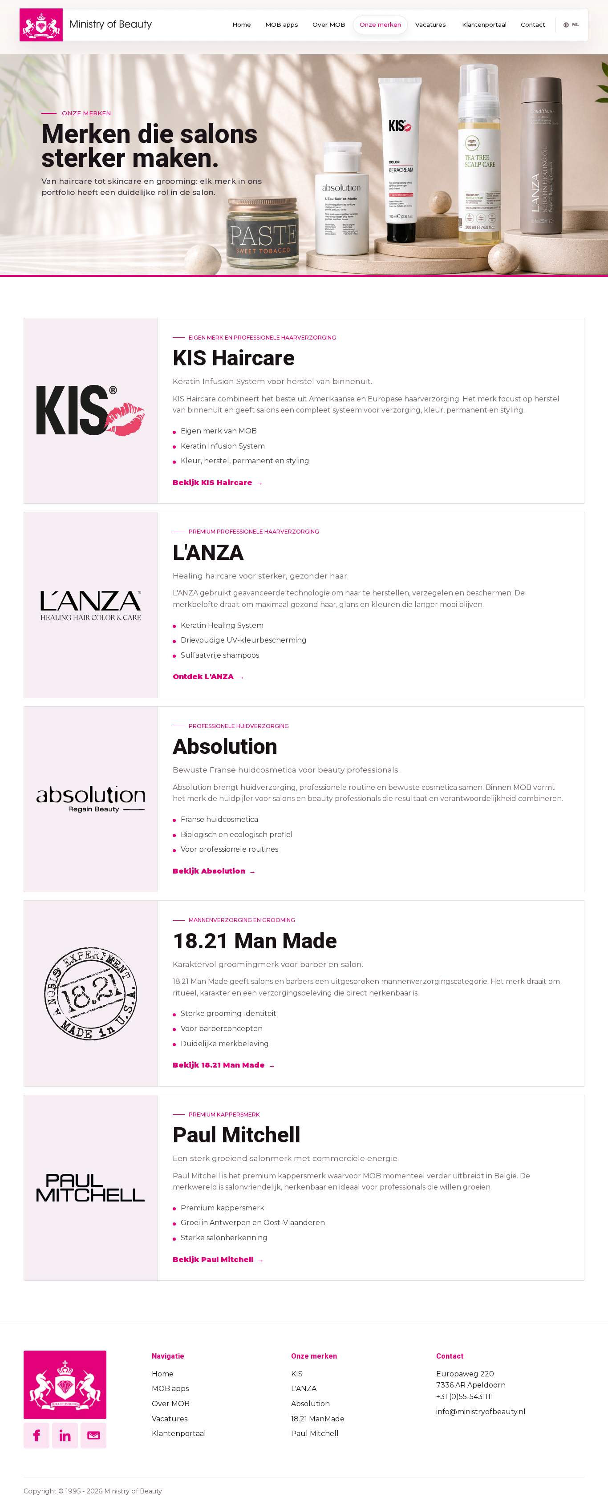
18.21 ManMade (318, 1419)
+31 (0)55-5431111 (464, 1396)
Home (241, 24)
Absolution (310, 1404)
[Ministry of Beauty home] (86, 24)
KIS (297, 1374)
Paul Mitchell (315, 1433)
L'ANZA (303, 1388)
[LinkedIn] (65, 1435)
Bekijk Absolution (209, 871)
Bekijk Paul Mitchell (213, 1259)
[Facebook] (36, 1435)
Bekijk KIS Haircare (212, 482)
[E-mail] (93, 1435)
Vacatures (430, 24)
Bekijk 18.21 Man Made (219, 1065)
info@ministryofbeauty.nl (481, 1412)
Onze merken (380, 24)
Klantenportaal (484, 24)
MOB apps (281, 24)
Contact (533, 24)
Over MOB (328, 24)
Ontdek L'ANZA (203, 676)
